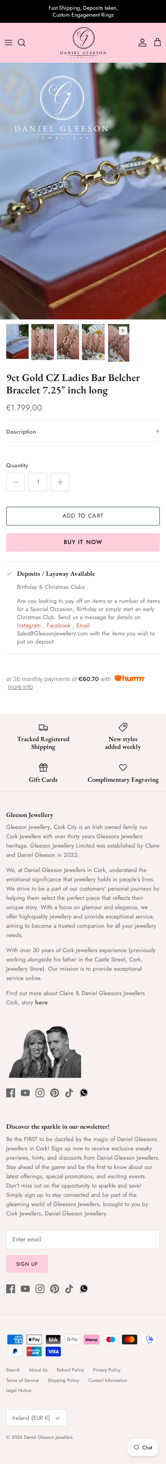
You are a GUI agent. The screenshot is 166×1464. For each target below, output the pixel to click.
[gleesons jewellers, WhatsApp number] (84, 1092)
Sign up (27, 1264)
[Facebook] (10, 1092)
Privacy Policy (106, 1369)
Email (83, 625)
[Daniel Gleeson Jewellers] (83, 43)
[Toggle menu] (8, 42)
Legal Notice (18, 1390)
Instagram (29, 625)
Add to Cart (83, 515)
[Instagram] (40, 1092)
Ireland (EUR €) (31, 1418)
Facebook (59, 625)
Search (13, 1369)
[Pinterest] (54, 1092)
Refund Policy (70, 1369)
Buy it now (83, 542)
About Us (38, 1369)
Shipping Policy (63, 1380)
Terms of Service (22, 1380)
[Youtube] (25, 1092)
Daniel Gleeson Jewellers (48, 1437)
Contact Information (107, 1380)
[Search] (25, 42)
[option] (83, 191)
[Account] (140, 42)
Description (21, 431)
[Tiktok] (69, 1092)
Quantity (17, 466)
